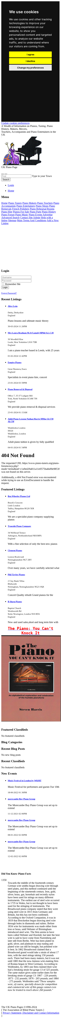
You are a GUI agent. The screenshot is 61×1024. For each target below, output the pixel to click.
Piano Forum (8, 214)
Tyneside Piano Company (19, 526)
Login (11, 185)
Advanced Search (10, 217)
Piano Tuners (15, 203)
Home (11, 190)
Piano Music (21, 214)
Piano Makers (29, 203)
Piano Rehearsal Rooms (42, 208)
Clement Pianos (15, 550)
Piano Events (35, 214)
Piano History (49, 211)
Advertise (48, 214)
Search (6, 179)
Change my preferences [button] (30, 67)
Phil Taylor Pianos (16, 574)
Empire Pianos (14, 362)
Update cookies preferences (15, 123)
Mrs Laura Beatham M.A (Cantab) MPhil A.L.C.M (31, 333)
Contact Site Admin (30, 217)
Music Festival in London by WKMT (24, 780)
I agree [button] (30, 54)
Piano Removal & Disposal (20, 389)
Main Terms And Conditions (31, 220)
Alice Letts (13, 306)
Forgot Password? (9, 293)
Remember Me (12, 284)
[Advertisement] (30, 92)
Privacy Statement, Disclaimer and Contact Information (31, 1012)
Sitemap (12, 220)
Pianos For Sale (21, 211)
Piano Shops (42, 206)
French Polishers (20, 208)
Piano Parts (35, 211)
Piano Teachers (45, 203)
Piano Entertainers (25, 206)
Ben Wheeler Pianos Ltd (19, 496)
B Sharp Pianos (15, 601)
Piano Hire (6, 211)
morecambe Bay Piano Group (21, 799)
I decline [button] (30, 61)
